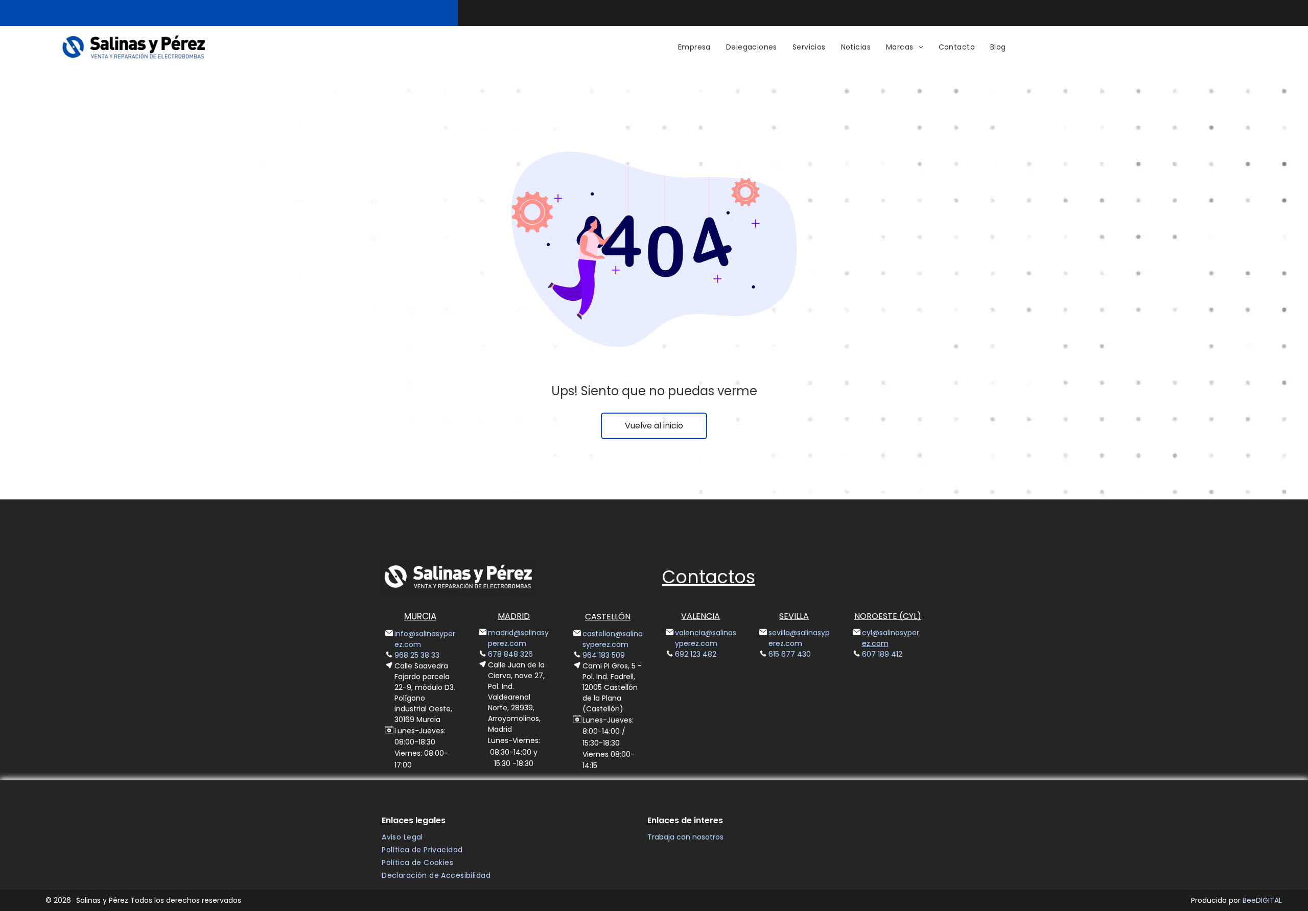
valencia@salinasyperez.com (705, 638)
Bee (1249, 900)
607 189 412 (882, 654)
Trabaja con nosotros (685, 837)
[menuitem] (694, 47)
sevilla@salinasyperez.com (799, 638)
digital (1269, 900)
